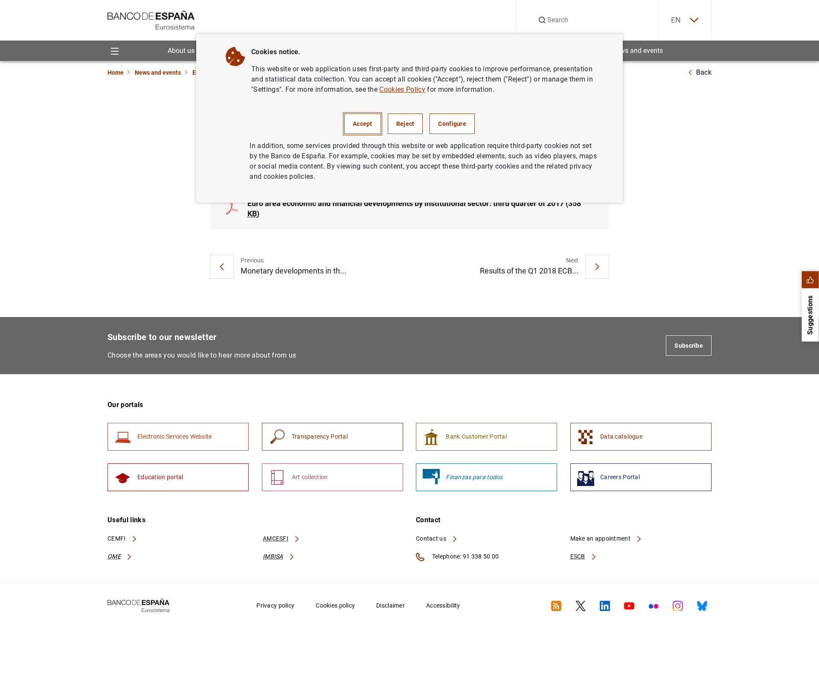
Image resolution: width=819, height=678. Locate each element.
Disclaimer (390, 605)
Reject (405, 123)
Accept (362, 123)
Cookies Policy (402, 89)
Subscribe (688, 345)
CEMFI (117, 538)
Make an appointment (601, 538)
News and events (637, 51)
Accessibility (443, 605)
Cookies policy (335, 605)
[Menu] (114, 50)
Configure (452, 123)
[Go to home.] (151, 19)
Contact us (431, 538)
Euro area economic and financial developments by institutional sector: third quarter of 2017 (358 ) (414, 208)
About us (181, 51)
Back (704, 72)
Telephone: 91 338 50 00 (465, 556)
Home (115, 72)
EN (676, 19)
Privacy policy (275, 605)
